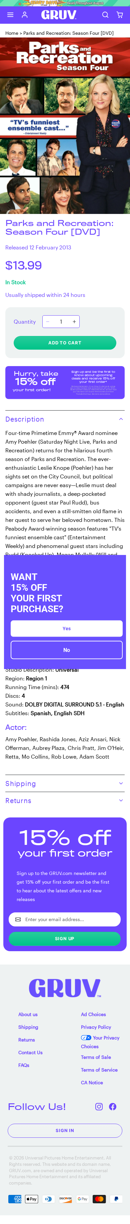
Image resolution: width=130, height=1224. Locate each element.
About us (28, 1014)
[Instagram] (99, 1106)
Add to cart (65, 342)
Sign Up (65, 938)
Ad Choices (93, 1014)
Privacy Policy (96, 1027)
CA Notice (92, 1082)
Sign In (65, 1130)
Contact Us (30, 1052)
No (66, 650)
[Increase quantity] (74, 321)
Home (11, 33)
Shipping (28, 1027)
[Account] (25, 15)
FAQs (23, 1065)
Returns (26, 1039)
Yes (67, 628)
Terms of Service (99, 1070)
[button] (10, 15)
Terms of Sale (96, 1057)
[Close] (118, 563)
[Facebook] (113, 1106)
